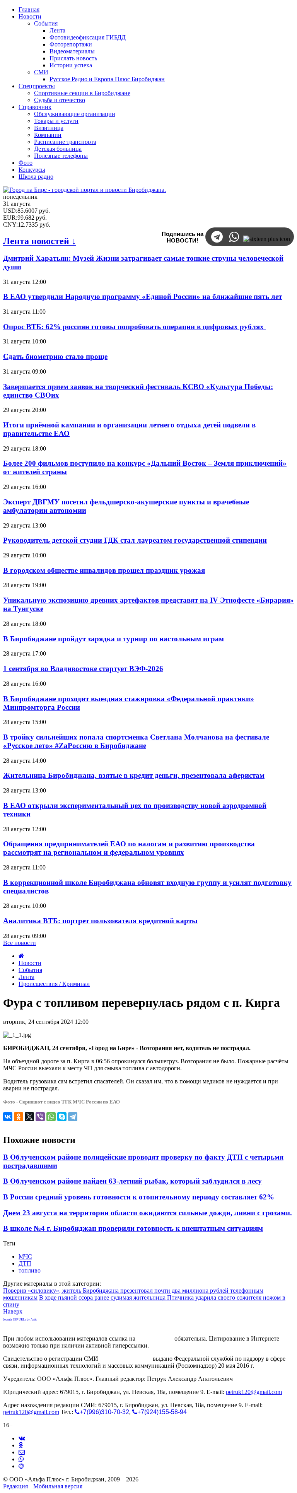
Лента (26, 977)
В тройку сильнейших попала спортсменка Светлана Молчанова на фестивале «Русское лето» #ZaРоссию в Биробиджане (136, 741)
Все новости (19, 943)
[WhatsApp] (51, 1116)
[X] (29, 1116)
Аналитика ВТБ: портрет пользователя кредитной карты (100, 921)
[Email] (21, 1466)
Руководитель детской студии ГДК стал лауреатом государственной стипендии (135, 540)
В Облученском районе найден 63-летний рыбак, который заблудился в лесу (132, 1181)
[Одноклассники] (18, 1116)
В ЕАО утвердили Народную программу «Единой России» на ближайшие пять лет (142, 296)
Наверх (12, 1311)
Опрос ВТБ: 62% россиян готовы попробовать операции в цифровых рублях (134, 327)
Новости (30, 963)
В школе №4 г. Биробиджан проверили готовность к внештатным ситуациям (133, 1228)
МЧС (25, 1256)
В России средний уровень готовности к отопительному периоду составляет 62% (138, 1197)
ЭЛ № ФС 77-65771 (125, 1358)
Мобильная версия (57, 1486)
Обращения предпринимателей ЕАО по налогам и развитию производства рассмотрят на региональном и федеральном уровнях (129, 848)
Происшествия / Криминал (54, 984)
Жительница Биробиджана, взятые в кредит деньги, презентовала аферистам (134, 775)
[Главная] (21, 956)
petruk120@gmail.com (254, 1392)
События (30, 970)
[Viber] (40, 1116)
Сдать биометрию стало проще (55, 356)
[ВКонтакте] (7, 1116)
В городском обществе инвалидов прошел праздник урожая (104, 570)
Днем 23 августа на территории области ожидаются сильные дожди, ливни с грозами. (147, 1213)
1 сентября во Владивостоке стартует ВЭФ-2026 (83, 669)
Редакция (15, 1486)
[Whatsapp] (21, 1459)
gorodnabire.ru (155, 1338)
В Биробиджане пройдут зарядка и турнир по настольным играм (113, 639)
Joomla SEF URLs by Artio (20, 1319)
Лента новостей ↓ (39, 241)
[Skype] (62, 1116)
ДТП (25, 1263)
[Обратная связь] (22, 1452)
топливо (30, 1270)
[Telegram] (72, 1116)
